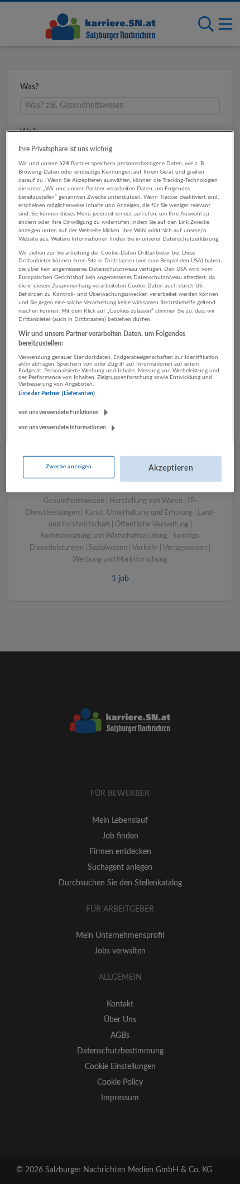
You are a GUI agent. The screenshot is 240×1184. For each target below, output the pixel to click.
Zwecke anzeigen (69, 466)
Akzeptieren (171, 468)
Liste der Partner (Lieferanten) (56, 393)
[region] (120, 311)
